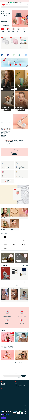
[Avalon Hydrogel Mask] (2, 129)
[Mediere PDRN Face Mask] (14, 41)
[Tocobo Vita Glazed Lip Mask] (17, 192)
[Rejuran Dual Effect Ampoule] (16, 176)
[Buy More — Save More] (20, 121)
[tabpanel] (6, 132)
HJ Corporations (13, 46)
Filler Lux (4, 416)
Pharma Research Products (4, 46)
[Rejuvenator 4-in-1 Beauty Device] (2, 176)
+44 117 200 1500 (17, 386)
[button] (1, 0)
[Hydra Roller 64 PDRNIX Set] (23, 41)
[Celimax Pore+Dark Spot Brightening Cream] (16, 171)
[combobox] (14, 7)
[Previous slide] (25, 51)
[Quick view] (8, 38)
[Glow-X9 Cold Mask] (14, 271)
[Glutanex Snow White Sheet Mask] (23, 271)
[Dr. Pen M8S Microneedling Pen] (2, 180)
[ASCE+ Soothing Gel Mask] (16, 162)
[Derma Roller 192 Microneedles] (2, 167)
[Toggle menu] (1, 4)
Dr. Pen (21, 46)
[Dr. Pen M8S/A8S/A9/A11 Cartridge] (2, 162)
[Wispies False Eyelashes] (4, 129)
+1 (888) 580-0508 (17, 385)
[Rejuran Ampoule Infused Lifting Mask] (5, 41)
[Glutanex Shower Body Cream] (16, 167)
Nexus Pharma (20, 166)
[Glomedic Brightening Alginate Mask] (10, 129)
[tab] (6, 119)
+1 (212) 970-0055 (17, 384)
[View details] (13, 162)
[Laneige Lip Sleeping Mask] (2, 171)
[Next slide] (27, 51)
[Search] (27, 7)
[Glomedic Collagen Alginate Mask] (7, 129)
